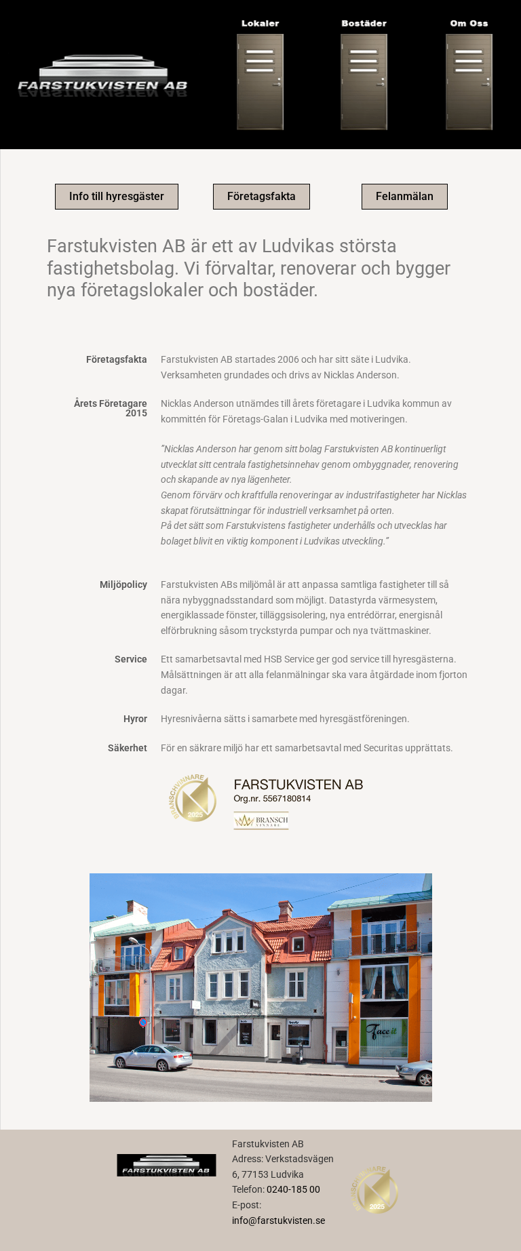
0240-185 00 (293, 1189)
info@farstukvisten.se (278, 1220)
